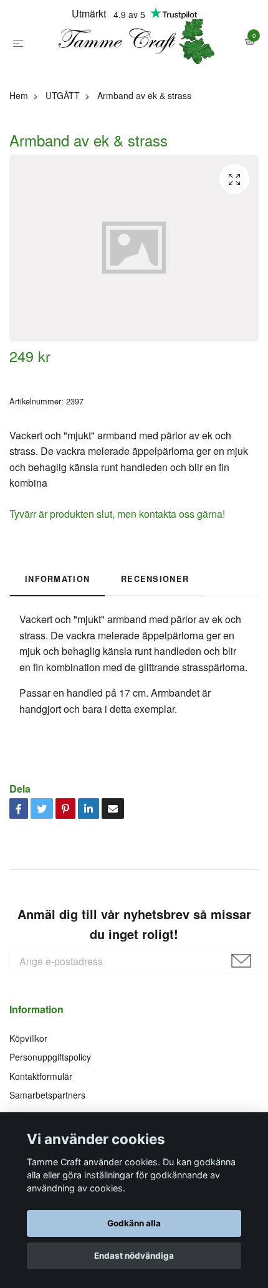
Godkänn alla (134, 1223)
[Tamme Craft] (134, 71)
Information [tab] (57, 636)
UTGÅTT (62, 154)
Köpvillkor (28, 1096)
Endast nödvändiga (134, 1256)
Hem (18, 154)
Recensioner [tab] (155, 636)
